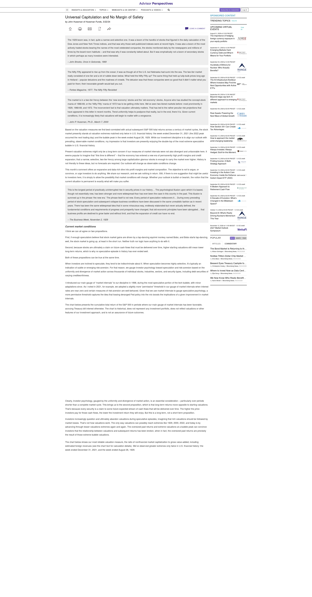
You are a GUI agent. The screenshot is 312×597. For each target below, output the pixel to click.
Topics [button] (103, 10)
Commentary (231, 243)
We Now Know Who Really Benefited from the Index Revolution (241, 277)
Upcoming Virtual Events (221, 28)
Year (244, 238)
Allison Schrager (217, 251)
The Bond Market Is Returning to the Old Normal (233, 248)
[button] (70, 29)
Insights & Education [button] (83, 10)
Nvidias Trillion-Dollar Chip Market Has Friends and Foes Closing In (243, 255)
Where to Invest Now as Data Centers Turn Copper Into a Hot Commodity (246, 270)
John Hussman (75, 21)
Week (232, 238)
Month (238, 238)
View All (234, 21)
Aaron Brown (216, 280)
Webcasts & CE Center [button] (124, 10)
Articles (216, 243)
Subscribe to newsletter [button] (230, 10)
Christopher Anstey (218, 266)
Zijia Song (215, 273)
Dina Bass (215, 259)
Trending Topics (220, 20)
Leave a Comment (197, 28)
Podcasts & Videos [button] (151, 10)
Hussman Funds (94, 21)
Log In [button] (244, 10)
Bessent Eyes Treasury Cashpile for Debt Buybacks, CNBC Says (241, 263)
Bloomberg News (231, 251)
